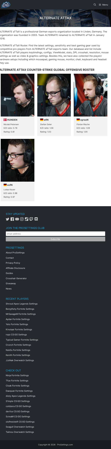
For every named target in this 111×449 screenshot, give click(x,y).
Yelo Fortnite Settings (17, 324)
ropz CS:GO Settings (16, 334)
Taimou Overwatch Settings (20, 432)
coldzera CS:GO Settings (18, 406)
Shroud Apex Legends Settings (22, 303)
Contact (10, 257)
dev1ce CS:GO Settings (17, 411)
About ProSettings (15, 252)
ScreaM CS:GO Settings (18, 416)
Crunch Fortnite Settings (18, 344)
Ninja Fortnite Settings (17, 375)
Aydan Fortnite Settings (18, 319)
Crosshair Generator (16, 278)
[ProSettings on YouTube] (17, 220)
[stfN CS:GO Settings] (54, 104)
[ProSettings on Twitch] (32, 220)
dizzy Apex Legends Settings (20, 396)
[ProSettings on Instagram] (22, 220)
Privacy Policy (13, 262)
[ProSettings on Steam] (27, 220)
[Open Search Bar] (94, 4)
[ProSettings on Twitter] (8, 220)
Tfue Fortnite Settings (17, 380)
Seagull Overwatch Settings (20, 426)
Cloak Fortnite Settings (17, 385)
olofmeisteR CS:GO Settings (20, 421)
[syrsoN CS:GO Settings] (90, 104)
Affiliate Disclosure (15, 268)
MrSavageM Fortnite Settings (21, 314)
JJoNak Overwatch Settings (20, 360)
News (9, 288)
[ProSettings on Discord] (36, 220)
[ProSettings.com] (5, 4)
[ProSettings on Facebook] (13, 220)
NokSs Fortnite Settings (18, 350)
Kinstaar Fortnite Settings (19, 329)
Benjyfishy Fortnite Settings (20, 309)
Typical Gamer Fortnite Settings (22, 339)
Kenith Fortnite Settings (18, 355)
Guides (9, 273)
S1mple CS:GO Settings (18, 401)
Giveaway (11, 283)
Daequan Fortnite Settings (19, 390)
